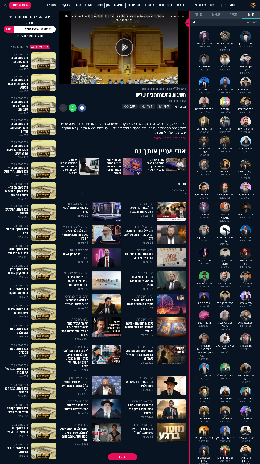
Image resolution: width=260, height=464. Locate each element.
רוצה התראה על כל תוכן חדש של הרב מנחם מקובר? (29, 20)
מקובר (157, 138)
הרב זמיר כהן (182, 5)
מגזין (223, 5)
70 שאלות (150, 5)
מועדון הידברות (20, 5)
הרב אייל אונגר (143, 227)
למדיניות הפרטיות (24, 36)
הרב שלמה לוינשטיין (75, 227)
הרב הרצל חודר (78, 401)
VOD (232, 5)
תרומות (77, 5)
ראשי (183, 88)
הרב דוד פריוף (144, 273)
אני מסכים (28, 36)
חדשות (213, 5)
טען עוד (122, 457)
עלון (108, 5)
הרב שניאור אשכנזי (76, 273)
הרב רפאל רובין (78, 378)
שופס (100, 5)
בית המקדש (148, 88)
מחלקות (89, 5)
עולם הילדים (165, 5)
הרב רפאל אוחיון (78, 250)
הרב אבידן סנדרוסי (76, 296)
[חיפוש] (194, 21)
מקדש (166, 138)
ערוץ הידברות (144, 250)
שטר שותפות (199, 5)
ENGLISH (52, 5)
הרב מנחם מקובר (164, 88)
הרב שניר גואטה (142, 401)
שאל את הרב (134, 5)
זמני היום (118, 5)
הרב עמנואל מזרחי (76, 204)
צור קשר (65, 5)
